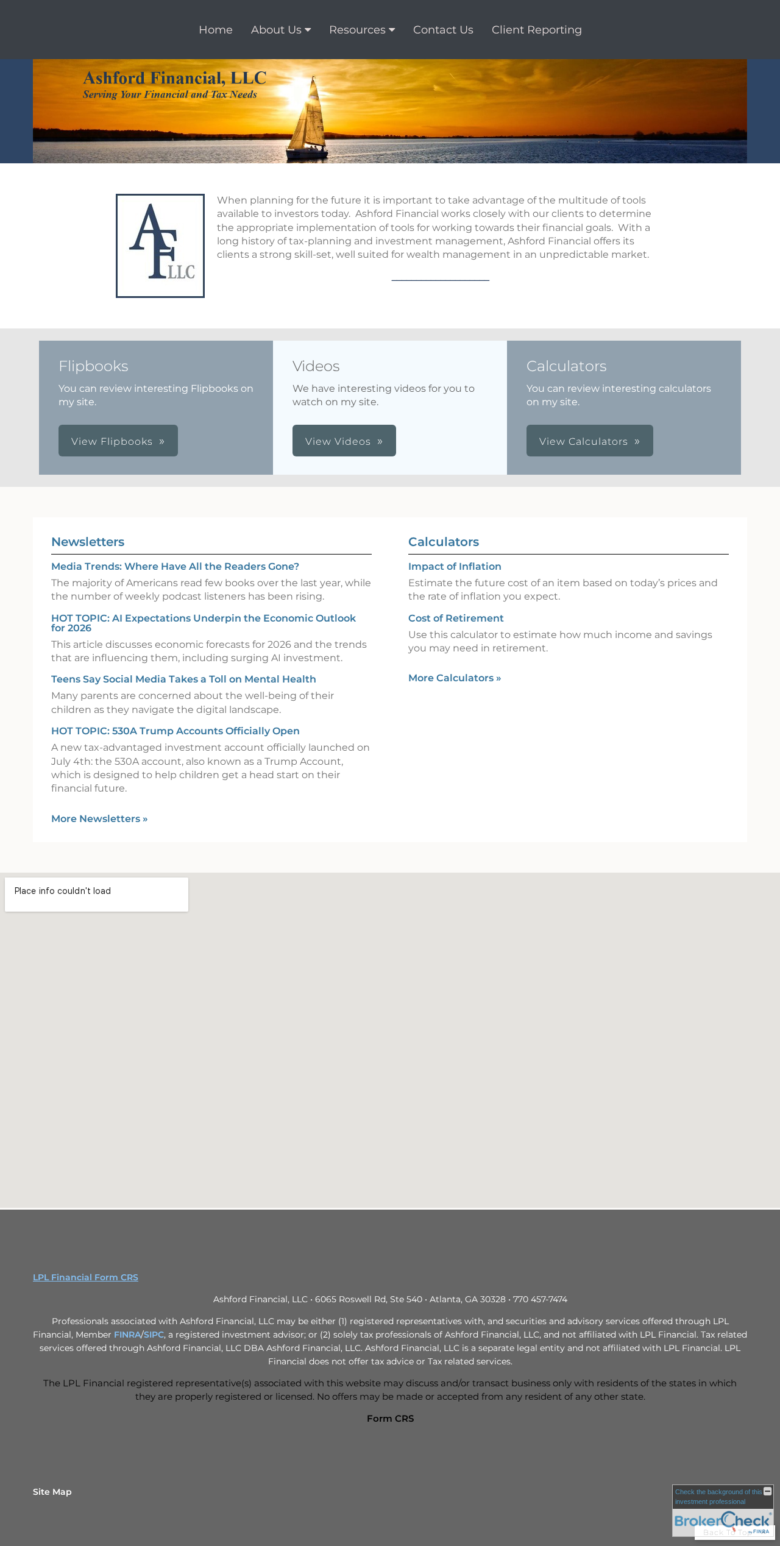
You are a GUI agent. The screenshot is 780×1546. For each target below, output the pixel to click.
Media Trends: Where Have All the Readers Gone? (175, 566)
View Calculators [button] (583, 441)
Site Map (52, 1491)
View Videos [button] (338, 441)
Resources (357, 30)
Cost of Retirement (456, 618)
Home (216, 30)
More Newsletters (99, 818)
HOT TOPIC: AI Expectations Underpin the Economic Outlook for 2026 (203, 623)
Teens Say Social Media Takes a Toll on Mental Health (183, 679)
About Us (276, 30)
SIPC (154, 1334)
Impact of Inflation (455, 566)
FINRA (127, 1334)
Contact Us (443, 30)
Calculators (443, 541)
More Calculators (455, 678)
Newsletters (87, 541)
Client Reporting (537, 30)
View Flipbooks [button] (112, 441)
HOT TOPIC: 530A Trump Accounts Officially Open (175, 731)
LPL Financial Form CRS (85, 1277)
